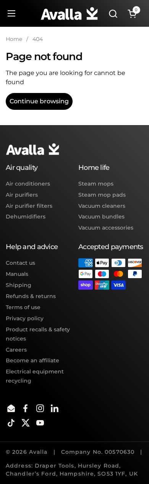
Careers (16, 349)
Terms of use (23, 307)
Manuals (17, 274)
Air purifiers (22, 194)
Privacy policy (25, 318)
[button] (113, 13)
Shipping (18, 285)
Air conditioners (28, 183)
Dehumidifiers (25, 216)
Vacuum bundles (101, 216)
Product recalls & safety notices (38, 334)
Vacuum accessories (105, 227)
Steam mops (95, 183)
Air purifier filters (29, 205)
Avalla (38, 451)
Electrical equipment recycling (35, 376)
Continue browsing (39, 101)
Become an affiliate (32, 360)
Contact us (20, 262)
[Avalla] (69, 13)
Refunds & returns (31, 296)
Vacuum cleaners (101, 205)
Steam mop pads (102, 194)
